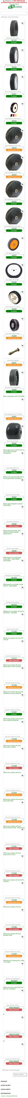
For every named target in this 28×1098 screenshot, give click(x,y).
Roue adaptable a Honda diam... (13, 199)
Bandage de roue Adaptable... (13, 575)
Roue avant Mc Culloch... (13, 1005)
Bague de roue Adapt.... (13, 629)
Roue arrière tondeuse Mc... (13, 1032)
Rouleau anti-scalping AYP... (13, 978)
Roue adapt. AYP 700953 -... (13, 280)
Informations (6, 1093)
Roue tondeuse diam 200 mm (13, 118)
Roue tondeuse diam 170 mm (13, 91)
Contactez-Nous (14, 4)
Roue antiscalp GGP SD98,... (13, 494)
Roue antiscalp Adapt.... (13, 441)
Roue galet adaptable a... (13, 521)
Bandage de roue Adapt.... (13, 602)
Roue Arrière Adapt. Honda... (13, 333)
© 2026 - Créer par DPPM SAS (9, 1096)
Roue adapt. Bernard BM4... (13, 253)
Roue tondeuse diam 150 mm (13, 65)
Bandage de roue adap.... (13, 38)
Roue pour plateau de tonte (13, 790)
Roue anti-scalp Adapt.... (13, 548)
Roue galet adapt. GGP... (13, 468)
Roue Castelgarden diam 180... (13, 145)
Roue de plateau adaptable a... (13, 387)
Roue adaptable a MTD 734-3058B (13, 414)
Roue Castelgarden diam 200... (13, 172)
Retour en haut (19, 1075)
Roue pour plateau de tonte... (13, 656)
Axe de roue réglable (13, 360)
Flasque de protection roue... (13, 1059)
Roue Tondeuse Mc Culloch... (13, 306)
